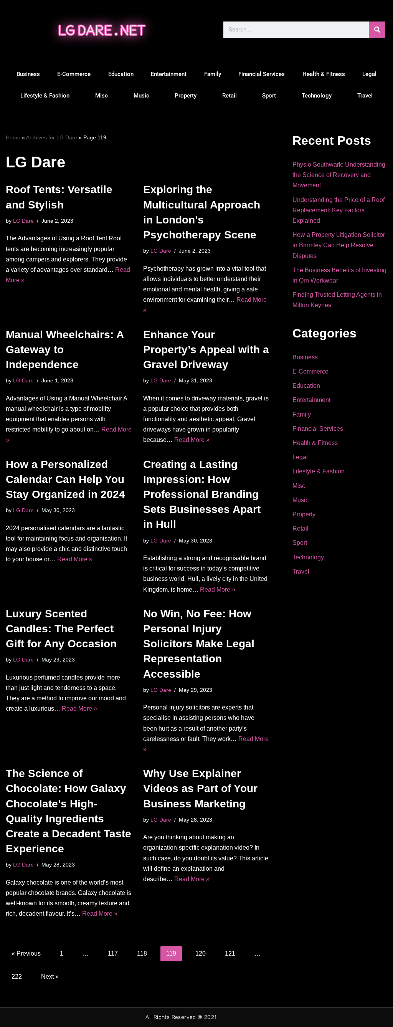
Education (121, 74)
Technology (317, 95)
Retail (229, 95)
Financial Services (261, 74)
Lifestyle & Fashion (44, 95)
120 (200, 953)
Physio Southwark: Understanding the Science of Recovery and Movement (338, 175)
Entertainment (169, 74)
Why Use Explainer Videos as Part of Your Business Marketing (200, 788)
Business (28, 74)
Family (212, 74)
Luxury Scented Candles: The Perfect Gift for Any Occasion (61, 629)
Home (13, 137)
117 (113, 953)
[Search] (377, 29)
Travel (365, 95)
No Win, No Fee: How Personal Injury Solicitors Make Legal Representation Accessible (198, 644)
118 (142, 953)
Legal (369, 74)
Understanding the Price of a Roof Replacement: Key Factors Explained (338, 210)
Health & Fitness (323, 74)
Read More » (192, 440)
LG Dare (23, 221)
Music (141, 95)
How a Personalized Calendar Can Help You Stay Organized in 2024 (65, 479)
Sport (269, 95)
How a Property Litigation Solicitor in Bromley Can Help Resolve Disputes (338, 245)
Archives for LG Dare (51, 137)
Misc (101, 95)
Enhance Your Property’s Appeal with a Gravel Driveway (206, 349)
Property (185, 95)
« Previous (26, 953)
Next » (50, 976)
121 (230, 953)
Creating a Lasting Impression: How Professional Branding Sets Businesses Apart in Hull (202, 494)
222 (17, 976)
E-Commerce (74, 74)
